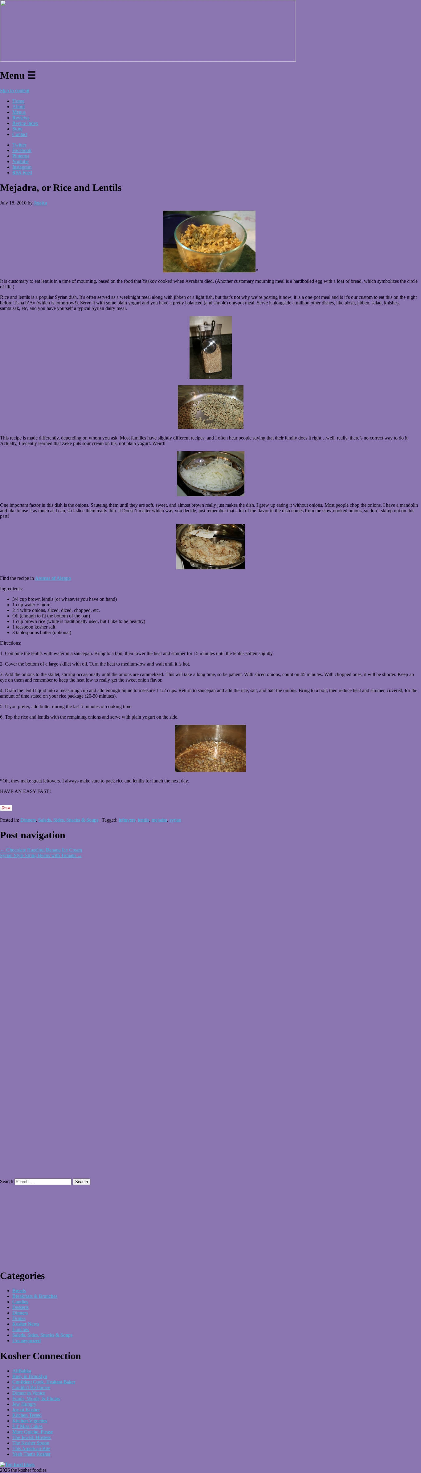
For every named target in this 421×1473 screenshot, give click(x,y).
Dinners (28, 820)
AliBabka (21, 1370)
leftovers (127, 820)
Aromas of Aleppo (53, 578)
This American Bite (31, 1448)
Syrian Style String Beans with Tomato (41, 855)
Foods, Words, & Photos (36, 1398)
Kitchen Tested (27, 1415)
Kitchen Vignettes (29, 1420)
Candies (20, 1301)
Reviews (20, 117)
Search (6, 1181)
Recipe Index (25, 123)
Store (17, 128)
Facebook (21, 150)
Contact (19, 134)
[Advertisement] (72, 801)
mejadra (159, 820)
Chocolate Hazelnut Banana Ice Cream (41, 849)
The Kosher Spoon (30, 1443)
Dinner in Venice (28, 1393)
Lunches (20, 1329)
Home (18, 101)
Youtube (20, 161)
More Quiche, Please (32, 1431)
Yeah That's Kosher (31, 1454)
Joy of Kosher (26, 1409)
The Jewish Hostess (31, 1437)
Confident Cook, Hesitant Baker (43, 1381)
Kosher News (25, 1324)
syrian (175, 820)
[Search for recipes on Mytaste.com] (17, 1464)
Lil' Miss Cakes (27, 1426)
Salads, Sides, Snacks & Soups (68, 820)
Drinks (19, 1318)
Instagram (21, 167)
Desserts (20, 1307)
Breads (19, 1290)
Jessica (40, 202)
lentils (143, 820)
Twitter (19, 144)
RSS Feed (22, 172)
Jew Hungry (24, 1404)
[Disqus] (210, 935)
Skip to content (14, 90)
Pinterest (20, 156)
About (18, 106)
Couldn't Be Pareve (31, 1387)
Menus (19, 112)
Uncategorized (26, 1340)
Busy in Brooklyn (29, 1376)
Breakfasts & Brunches (34, 1296)
